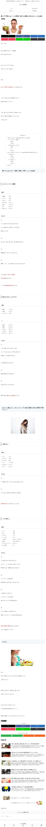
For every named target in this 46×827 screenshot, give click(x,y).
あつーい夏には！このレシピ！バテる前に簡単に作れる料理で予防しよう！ (23, 152)
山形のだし (11, 154)
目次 (21, 135)
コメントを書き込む (23, 812)
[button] (38, 39)
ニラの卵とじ (12, 159)
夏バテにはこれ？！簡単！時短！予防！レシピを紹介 (19, 137)
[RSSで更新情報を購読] (34, 736)
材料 (12, 141)
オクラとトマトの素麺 (13, 139)
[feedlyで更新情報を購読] (12, 736)
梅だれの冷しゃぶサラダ (14, 145)
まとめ (9, 165)
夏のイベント (4, 720)
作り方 (12, 143)
